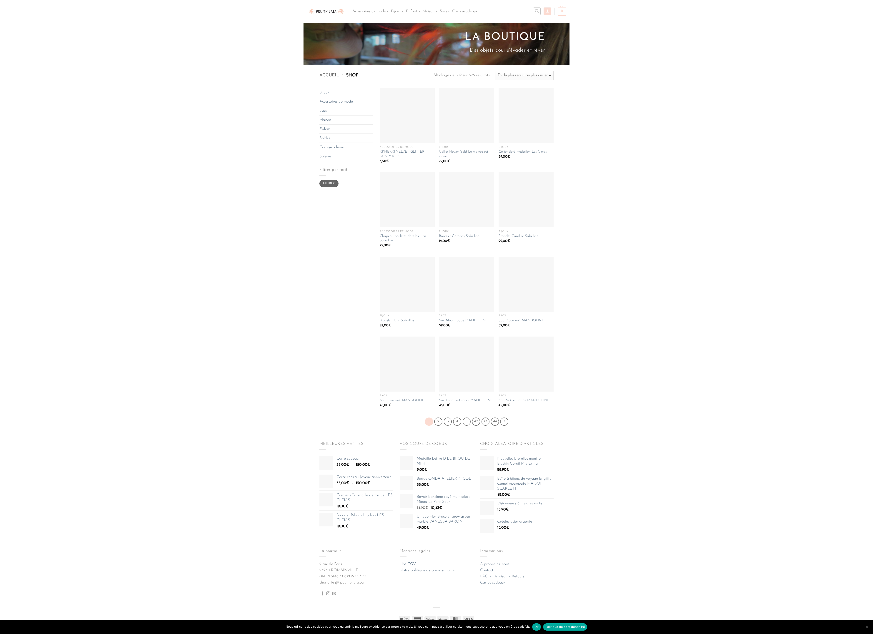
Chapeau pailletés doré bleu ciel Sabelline (403, 238)
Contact (486, 570)
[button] (547, 11)
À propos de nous (494, 564)
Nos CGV (408, 564)
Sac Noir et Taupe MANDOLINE (524, 400)
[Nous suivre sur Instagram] (328, 593)
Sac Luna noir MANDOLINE (402, 400)
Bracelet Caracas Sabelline (459, 236)
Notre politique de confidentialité (427, 570)
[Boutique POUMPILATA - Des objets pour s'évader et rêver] (326, 11)
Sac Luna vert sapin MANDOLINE (466, 400)
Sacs (443, 11)
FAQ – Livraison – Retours (502, 576)
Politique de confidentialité (565, 627)
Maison (428, 11)
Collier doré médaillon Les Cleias (523, 151)
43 (485, 421)
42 (476, 421)
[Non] (867, 628)
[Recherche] (537, 11)
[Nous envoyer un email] (334, 593)
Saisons (325, 156)
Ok (536, 627)
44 (495, 421)
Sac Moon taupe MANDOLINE (463, 320)
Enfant (411, 11)
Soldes (324, 138)
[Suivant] (504, 422)
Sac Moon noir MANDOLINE (521, 320)
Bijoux (396, 11)
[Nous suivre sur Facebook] (322, 593)
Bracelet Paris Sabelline (397, 320)
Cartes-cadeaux (464, 11)
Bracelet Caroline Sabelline (518, 236)
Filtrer (329, 183)
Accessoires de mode (369, 11)
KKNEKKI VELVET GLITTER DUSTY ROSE (402, 154)
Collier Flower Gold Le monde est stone (463, 154)
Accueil (329, 75)
